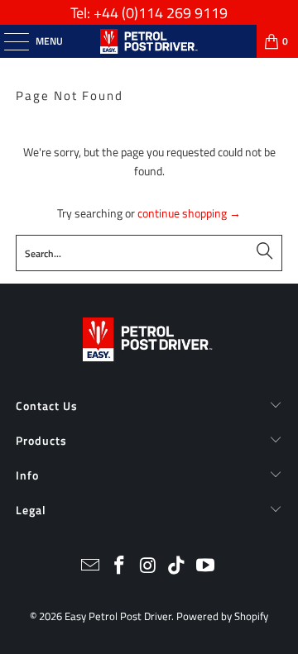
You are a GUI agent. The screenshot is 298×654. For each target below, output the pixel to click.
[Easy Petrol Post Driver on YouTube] (206, 566)
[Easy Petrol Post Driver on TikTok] (177, 566)
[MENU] (8, 41)
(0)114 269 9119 (175, 13)
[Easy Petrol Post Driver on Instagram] (148, 566)
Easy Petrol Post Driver (118, 616)
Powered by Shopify (222, 616)
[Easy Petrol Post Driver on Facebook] (119, 566)
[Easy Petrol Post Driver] (148, 41)
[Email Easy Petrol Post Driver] (91, 566)
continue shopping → (189, 213)
